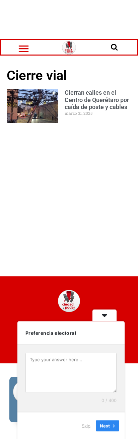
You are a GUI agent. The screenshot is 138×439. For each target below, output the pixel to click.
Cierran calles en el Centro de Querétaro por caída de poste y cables (97, 99)
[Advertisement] (69, 18)
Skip (86, 425)
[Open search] (114, 47)
